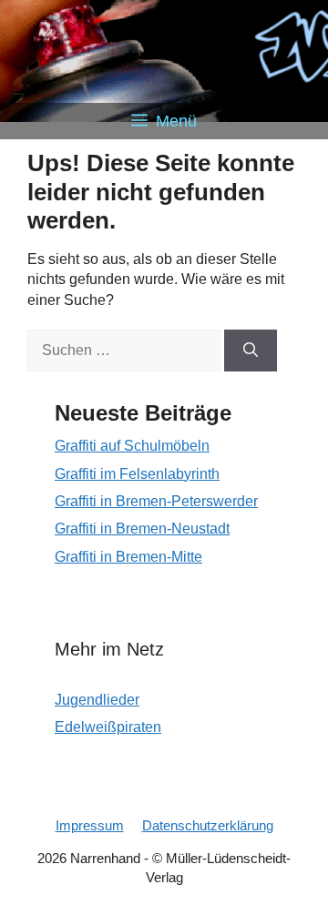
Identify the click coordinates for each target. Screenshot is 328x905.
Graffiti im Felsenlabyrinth (137, 474)
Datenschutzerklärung (207, 825)
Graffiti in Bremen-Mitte (128, 556)
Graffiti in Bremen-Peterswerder (156, 501)
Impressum (90, 825)
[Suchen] (250, 350)
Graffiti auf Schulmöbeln (132, 445)
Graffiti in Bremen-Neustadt (142, 528)
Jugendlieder (97, 699)
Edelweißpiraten (108, 727)
